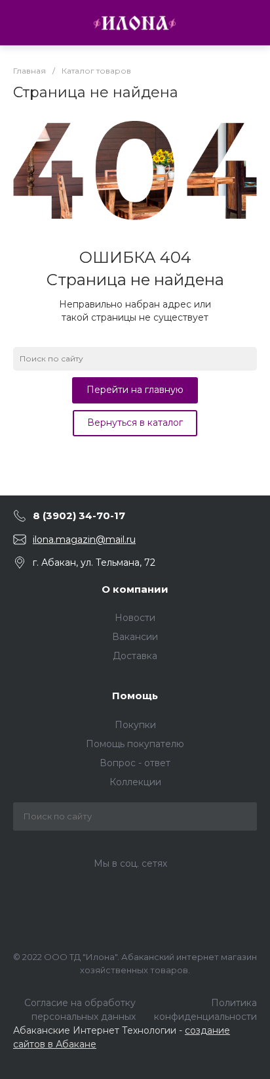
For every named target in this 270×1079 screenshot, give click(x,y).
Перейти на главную (135, 390)
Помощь (135, 695)
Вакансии (135, 637)
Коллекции (135, 782)
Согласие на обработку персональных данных (80, 1009)
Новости (135, 618)
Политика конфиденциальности (205, 1009)
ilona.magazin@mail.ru (84, 539)
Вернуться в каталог (135, 422)
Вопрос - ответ (135, 763)
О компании (135, 589)
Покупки (135, 725)
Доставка (135, 656)
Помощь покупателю (135, 744)
